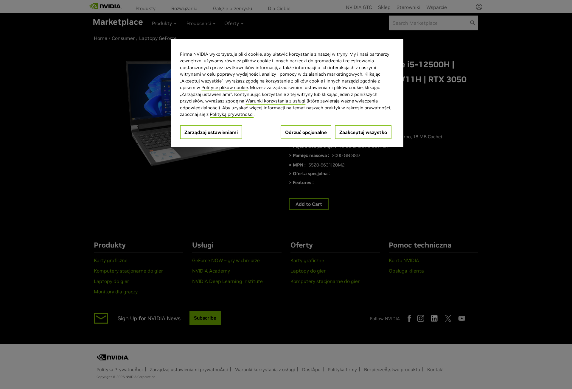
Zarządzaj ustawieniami (211, 132)
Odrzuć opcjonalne (306, 132)
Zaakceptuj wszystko (363, 132)
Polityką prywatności (232, 114)
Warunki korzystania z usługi (275, 101)
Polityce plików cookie (224, 87)
